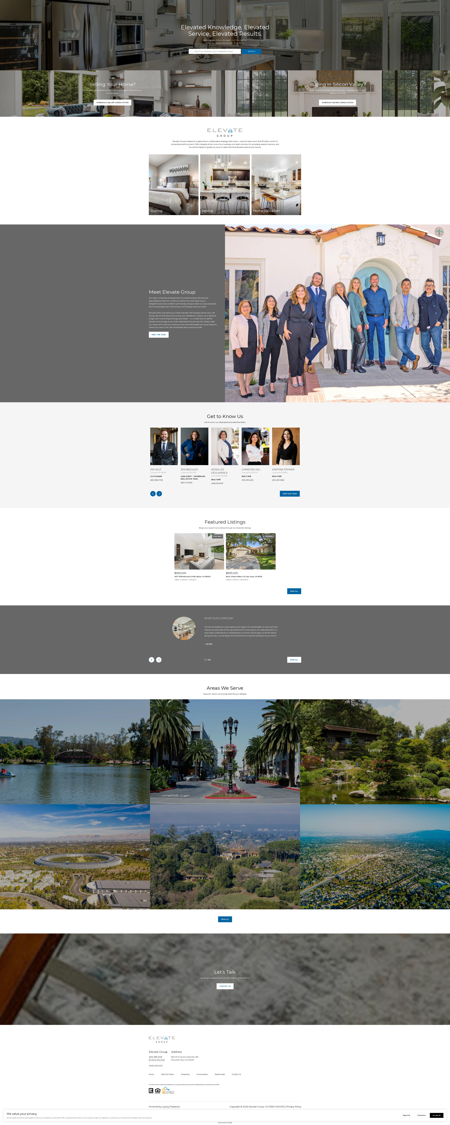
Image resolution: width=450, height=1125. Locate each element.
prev (153, 493)
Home (151, 1074)
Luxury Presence (171, 1106)
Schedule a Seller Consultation (112, 103)
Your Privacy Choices (225, 1122)
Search (251, 51)
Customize (421, 1115)
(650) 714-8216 (186, 483)
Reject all (406, 1115)
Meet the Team (159, 335)
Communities (202, 1074)
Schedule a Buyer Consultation (337, 103)
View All (294, 591)
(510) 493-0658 (278, 480)
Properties (185, 1074)
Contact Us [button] (225, 986)
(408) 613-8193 (217, 483)
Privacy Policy (294, 1106)
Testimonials (220, 1074)
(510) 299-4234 (247, 480)
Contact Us (236, 1074)
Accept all (437, 1115)
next (159, 493)
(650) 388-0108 (156, 480)
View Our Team (290, 494)
